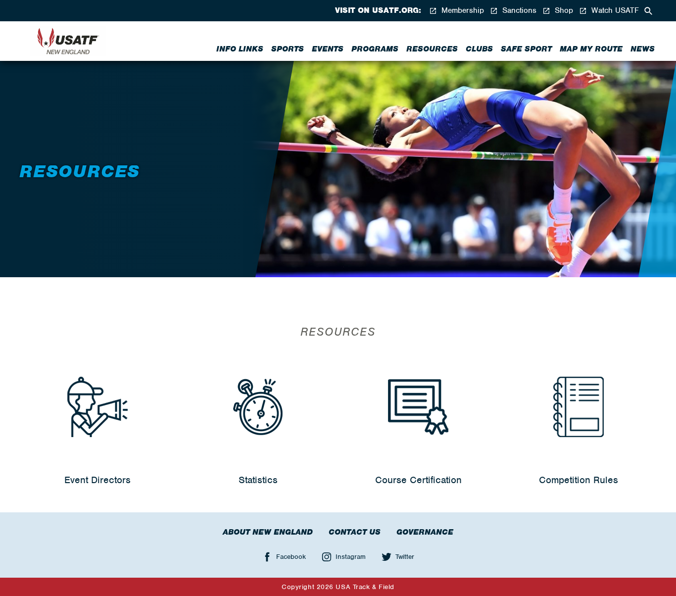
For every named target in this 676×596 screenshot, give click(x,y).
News (642, 49)
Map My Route (591, 49)
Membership (461, 10)
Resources (432, 49)
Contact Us (355, 532)
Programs (374, 49)
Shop (562, 10)
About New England (268, 532)
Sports (287, 49)
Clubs (479, 49)
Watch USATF (614, 10)
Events (327, 49)
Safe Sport (526, 49)
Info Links (239, 49)
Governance (424, 532)
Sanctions (518, 10)
